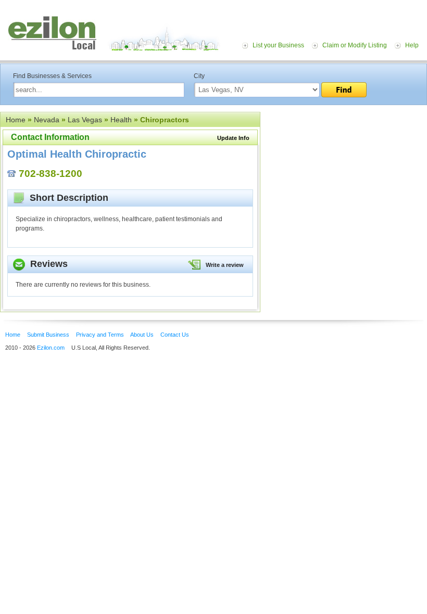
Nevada (46, 120)
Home (16, 120)
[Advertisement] (344, 176)
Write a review (225, 265)
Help (412, 45)
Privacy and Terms (100, 334)
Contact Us (174, 334)
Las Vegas (85, 120)
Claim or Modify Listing (354, 45)
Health (121, 120)
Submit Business (48, 334)
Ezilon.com (51, 347)
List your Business (278, 45)
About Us (142, 334)
